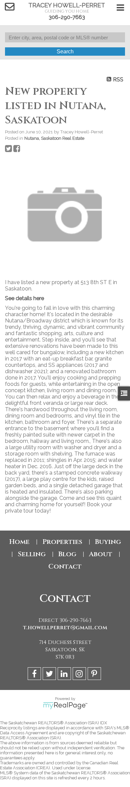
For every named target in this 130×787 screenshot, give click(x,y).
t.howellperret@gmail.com (65, 627)
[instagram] (80, 675)
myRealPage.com (65, 705)
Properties (62, 541)
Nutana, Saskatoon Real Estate (54, 138)
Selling (32, 554)
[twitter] (50, 675)
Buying (108, 541)
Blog (67, 554)
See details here (24, 298)
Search (65, 51)
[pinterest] (95, 675)
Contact (65, 566)
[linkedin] (65, 675)
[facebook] (35, 675)
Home (19, 541)
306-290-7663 (67, 17)
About (100, 554)
